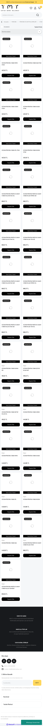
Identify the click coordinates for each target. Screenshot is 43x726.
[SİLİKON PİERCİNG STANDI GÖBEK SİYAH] (11, 90)
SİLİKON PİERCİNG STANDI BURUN (31, 499)
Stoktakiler (7, 27)
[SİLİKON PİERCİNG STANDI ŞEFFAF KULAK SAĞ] (32, 351)
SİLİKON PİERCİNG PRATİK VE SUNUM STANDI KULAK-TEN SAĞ (32, 238)
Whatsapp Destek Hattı (33, 722)
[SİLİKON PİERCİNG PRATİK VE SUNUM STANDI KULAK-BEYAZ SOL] (11, 177)
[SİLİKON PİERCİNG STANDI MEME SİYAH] (11, 46)
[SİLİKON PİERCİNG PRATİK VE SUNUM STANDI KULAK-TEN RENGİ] (11, 570)
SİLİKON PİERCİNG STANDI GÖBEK (31, 412)
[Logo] (10, 8)
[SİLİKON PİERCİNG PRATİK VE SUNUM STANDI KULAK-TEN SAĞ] (32, 220)
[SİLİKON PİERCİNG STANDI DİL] (11, 482)
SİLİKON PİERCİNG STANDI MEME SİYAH (10, 63)
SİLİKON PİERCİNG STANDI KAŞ (9, 543)
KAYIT (37, 682)
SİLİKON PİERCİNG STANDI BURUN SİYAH (31, 151)
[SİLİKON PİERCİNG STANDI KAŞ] (11, 526)
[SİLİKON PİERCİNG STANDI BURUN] (32, 482)
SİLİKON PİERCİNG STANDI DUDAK (31, 455)
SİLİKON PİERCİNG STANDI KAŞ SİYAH (32, 63)
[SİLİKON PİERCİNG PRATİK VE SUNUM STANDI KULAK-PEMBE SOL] (32, 264)
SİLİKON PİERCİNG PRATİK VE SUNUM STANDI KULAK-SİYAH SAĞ (11, 325)
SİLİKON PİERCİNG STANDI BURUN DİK (10, 369)
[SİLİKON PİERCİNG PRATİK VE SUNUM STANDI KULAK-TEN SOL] (32, 308)
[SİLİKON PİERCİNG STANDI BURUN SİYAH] (32, 133)
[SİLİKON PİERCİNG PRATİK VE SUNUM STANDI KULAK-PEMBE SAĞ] (32, 177)
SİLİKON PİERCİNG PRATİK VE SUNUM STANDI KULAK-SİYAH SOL (11, 238)
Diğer (3, 365)
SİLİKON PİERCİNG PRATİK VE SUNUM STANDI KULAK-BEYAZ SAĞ (11, 282)
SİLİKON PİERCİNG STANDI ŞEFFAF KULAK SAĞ (31, 369)
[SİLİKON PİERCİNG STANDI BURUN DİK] (11, 351)
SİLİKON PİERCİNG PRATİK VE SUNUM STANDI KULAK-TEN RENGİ (11, 587)
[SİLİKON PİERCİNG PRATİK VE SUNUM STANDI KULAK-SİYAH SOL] (11, 220)
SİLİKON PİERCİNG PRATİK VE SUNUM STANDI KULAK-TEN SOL (32, 325)
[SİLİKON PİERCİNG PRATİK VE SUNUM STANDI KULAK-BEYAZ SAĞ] (11, 264)
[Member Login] (35, 8)
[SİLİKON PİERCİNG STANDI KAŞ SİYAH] (32, 46)
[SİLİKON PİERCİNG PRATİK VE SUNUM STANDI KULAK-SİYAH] (32, 526)
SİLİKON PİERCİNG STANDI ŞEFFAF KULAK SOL (10, 413)
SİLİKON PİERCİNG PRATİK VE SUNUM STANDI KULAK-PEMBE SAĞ (32, 194)
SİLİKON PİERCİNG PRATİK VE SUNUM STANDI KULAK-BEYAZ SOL (11, 194)
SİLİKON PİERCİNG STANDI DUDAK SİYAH (31, 107)
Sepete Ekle (10, 75)
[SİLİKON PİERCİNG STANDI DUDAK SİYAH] (32, 90)
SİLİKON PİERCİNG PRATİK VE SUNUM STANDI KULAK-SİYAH (32, 543)
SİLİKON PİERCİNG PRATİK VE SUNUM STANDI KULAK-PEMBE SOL (32, 282)
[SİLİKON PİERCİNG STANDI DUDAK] (32, 439)
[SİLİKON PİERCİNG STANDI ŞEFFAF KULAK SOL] (11, 395)
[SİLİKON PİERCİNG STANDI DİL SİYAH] (11, 133)
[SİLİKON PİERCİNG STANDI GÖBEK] (32, 395)
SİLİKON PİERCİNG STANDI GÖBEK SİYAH (10, 107)
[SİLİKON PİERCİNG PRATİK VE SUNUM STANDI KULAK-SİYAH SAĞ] (11, 308)
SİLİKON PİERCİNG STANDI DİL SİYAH (11, 150)
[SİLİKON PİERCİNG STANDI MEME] (11, 439)
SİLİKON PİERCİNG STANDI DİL (9, 499)
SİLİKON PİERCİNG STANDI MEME (10, 455)
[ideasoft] (10, 724)
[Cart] (39, 8)
